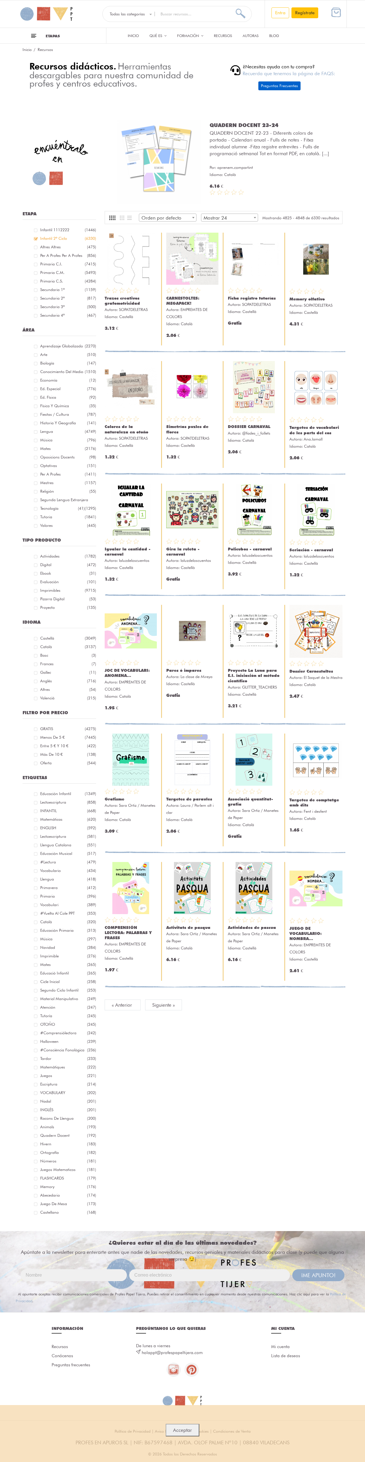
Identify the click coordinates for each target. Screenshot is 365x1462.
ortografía (68, 1152)
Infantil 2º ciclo (68, 238)
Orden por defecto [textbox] (161, 218)
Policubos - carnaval (250, 549)
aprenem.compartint (235, 167)
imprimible (68, 956)
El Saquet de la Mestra (323, 677)
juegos (68, 1075)
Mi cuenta (280, 1346)
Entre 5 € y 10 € (68, 746)
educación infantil (68, 793)
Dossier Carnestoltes (311, 671)
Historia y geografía (68, 423)
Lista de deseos (285, 1355)
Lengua (68, 431)
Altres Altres (68, 247)
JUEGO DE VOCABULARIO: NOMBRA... (305, 933)
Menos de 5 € (68, 737)
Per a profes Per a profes (68, 255)
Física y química (68, 406)
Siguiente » (163, 1005)
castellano (68, 1212)
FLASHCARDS (68, 1178)
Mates (68, 448)
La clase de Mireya (196, 676)
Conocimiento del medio (68, 371)
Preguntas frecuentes (71, 1364)
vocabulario (68, 870)
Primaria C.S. (68, 281)
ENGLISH (68, 828)
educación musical (68, 853)
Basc (68, 655)
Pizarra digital (68, 599)
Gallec (68, 672)
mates (68, 964)
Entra (280, 12)
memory (68, 1186)
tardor (68, 1058)
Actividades (68, 556)
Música (68, 440)
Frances (68, 664)
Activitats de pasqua (188, 927)
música (68, 939)
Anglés (68, 681)
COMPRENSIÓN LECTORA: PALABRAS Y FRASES (128, 932)
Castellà (68, 638)
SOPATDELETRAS (133, 309)
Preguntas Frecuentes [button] (279, 85)
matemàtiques (68, 1067)
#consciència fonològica (68, 1050)
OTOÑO (68, 1024)
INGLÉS (68, 1109)
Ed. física (68, 397)
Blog (274, 35)
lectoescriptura (68, 802)
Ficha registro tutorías (252, 298)
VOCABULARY (68, 1092)
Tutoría (68, 1015)
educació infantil (68, 973)
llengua (68, 879)
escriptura (68, 1084)
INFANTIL (68, 810)
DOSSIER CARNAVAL (249, 426)
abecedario (68, 1195)
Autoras (251, 35)
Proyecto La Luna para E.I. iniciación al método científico (253, 675)
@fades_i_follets (256, 433)
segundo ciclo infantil (68, 990)
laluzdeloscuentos (134, 560)
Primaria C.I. (68, 264)
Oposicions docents (68, 457)
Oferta (68, 763)
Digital (68, 564)
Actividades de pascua (252, 927)
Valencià (68, 698)
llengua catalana (68, 845)
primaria (68, 896)
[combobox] (167, 218)
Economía (68, 380)
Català (68, 646)
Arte (68, 354)
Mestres (68, 482)
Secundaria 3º (68, 306)
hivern (68, 1144)
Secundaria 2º (68, 298)
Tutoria (68, 517)
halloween (68, 1041)
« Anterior (122, 1005)
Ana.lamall (313, 439)
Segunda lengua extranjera (68, 500)
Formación (188, 35)
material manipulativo (68, 998)
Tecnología (62, 508)
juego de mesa (68, 1203)
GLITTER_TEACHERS (259, 687)
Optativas (68, 465)
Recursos (223, 35)
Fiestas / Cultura (68, 414)
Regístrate (305, 12)
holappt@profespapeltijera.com (172, 1352)
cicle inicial (68, 981)
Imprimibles (68, 590)
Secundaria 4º (68, 315)
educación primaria (68, 930)
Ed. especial (68, 388)
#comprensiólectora (68, 1033)
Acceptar (182, 1430)
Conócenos (62, 1355)
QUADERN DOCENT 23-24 (244, 125)
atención (68, 1007)
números (68, 1161)
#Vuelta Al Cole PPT (68, 913)
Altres (68, 689)
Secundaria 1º (68, 289)
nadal (68, 1101)
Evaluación (68, 582)
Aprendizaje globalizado (68, 346)
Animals (68, 1127)
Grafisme (114, 799)
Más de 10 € (68, 754)
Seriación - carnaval (311, 550)
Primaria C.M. (68, 272)
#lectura (68, 862)
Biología (68, 363)
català (68, 922)
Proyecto (68, 607)
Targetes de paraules (189, 799)
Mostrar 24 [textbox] (215, 218)
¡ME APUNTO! (318, 1275)
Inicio (133, 35)
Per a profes (68, 474)
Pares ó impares (183, 670)
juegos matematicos (68, 1169)
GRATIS (68, 728)
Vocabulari (68, 904)
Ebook (68, 573)
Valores (68, 525)
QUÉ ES (156, 35)
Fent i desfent (315, 811)
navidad (68, 947)
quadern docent (68, 1135)
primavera (68, 887)
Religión (68, 491)
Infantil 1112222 (68, 230)
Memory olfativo (307, 299)
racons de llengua (68, 1118)
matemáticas (68, 819)
